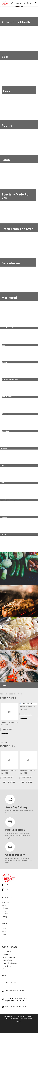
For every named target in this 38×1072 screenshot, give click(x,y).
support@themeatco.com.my (14, 990)
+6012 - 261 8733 (10, 982)
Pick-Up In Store (15, 830)
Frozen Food (6, 905)
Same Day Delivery (16, 807)
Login (23, 3)
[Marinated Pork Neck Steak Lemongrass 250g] (9, 760)
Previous (1, 6)
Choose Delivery (15, 854)
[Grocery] (19, 568)
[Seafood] (19, 666)
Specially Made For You (16, 196)
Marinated (9, 298)
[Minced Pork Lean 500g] (9, 711)
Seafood (3, 534)
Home (4, 928)
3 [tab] (22, 7)
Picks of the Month (16, 22)
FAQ (3, 969)
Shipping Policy (7, 960)
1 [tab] (16, 7)
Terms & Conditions (9, 957)
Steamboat (5, 431)
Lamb (6, 160)
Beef (5, 57)
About (4, 931)
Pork (6, 91)
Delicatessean (12, 263)
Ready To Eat (6, 911)
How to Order (6, 966)
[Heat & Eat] (19, 601)
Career (4, 934)
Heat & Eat (4, 517)
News (3, 937)
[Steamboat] (19, 633)
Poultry (7, 125)
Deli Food (5, 908)
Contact (4, 940)
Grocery (5, 414)
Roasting (5, 914)
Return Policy (6, 951)
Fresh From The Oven (18, 229)
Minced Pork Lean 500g (9, 722)
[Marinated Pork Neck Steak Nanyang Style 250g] (28, 760)
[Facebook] (4, 885)
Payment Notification (9, 963)
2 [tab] (19, 7)
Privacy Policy (6, 954)
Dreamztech (25, 1019)
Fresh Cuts (5, 902)
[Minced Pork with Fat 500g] (28, 704)
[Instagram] (8, 885)
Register (17, 3)
